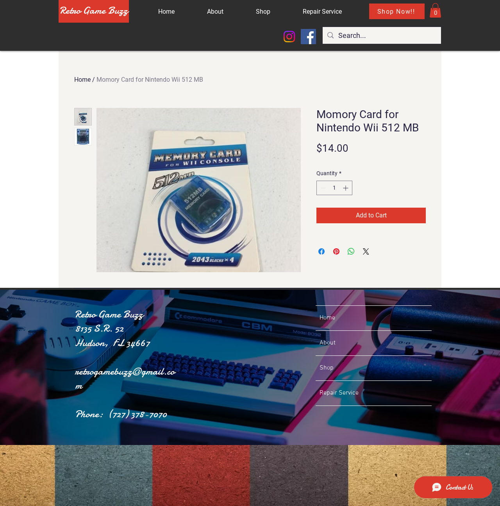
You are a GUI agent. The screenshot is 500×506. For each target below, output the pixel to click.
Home (82, 79)
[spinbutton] (334, 188)
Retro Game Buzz (94, 10)
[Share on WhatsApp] (351, 251)
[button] (435, 10)
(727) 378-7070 (137, 414)
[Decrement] (322, 188)
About (328, 343)
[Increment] (346, 188)
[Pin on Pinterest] (336, 251)
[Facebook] (308, 36)
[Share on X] (366, 251)
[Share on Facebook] (321, 251)
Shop (327, 368)
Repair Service (339, 393)
